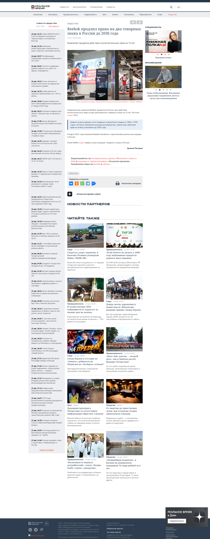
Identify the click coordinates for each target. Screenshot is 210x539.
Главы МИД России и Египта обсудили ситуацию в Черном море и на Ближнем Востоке (45, 37)
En (178, 7)
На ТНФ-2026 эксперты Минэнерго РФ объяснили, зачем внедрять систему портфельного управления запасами (123, 260)
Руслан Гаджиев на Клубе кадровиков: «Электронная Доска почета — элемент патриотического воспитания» (45, 369)
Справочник (96, 7)
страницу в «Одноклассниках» (93, 161)
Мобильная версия (115, 528)
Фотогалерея (79, 7)
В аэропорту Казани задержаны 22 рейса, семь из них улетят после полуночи (45, 310)
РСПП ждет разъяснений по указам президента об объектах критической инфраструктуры (46, 401)
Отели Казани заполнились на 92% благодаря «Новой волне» (44, 350)
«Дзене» (106, 164)
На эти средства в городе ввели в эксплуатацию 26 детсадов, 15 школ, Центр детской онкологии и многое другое (123, 470)
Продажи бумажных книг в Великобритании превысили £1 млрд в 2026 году (46, 103)
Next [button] (180, 41)
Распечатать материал (131, 183)
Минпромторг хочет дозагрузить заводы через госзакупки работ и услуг (45, 183)
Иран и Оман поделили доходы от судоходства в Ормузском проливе (46, 173)
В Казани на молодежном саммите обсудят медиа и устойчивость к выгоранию (46, 340)
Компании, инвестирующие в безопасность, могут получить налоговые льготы (45, 48)
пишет (70, 115)
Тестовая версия (114, 532)
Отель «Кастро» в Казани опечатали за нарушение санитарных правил (45, 83)
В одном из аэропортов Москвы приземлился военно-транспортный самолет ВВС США (46, 412)
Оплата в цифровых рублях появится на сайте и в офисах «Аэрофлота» (45, 68)
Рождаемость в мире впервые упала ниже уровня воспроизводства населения (45, 380)
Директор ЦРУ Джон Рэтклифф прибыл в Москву (45, 359)
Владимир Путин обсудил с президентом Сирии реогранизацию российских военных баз (44, 224)
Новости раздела (47, 450)
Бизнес (115, 14)
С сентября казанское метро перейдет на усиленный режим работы (45, 245)
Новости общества (46, 23)
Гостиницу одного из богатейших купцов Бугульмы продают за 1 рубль (45, 432)
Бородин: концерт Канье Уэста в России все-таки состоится (44, 143)
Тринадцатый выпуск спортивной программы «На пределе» (85, 364)
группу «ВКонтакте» (118, 158)
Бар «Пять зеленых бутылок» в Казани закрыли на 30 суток (45, 235)
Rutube (96, 164)
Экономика (52, 14)
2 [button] (161, 54)
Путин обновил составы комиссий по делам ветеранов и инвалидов (46, 293)
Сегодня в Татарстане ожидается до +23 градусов (45, 264)
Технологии (129, 14)
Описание (170, 532)
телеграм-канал (99, 158)
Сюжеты (110, 7)
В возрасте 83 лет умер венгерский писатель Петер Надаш (46, 152)
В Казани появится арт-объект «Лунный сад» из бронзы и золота (46, 113)
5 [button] (170, 90)
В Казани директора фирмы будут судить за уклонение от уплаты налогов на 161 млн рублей (45, 212)
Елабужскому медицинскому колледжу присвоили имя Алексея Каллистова (46, 390)
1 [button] (158, 54)
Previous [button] (147, 41)
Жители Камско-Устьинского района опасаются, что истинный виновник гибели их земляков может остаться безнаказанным (85, 417)
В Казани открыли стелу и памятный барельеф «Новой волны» (46, 422)
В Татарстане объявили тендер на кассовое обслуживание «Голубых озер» (46, 133)
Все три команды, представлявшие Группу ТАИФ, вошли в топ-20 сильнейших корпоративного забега (123, 311)
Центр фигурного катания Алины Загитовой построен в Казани (46, 123)
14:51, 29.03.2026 (74, 38)
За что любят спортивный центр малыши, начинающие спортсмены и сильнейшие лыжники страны (123, 363)
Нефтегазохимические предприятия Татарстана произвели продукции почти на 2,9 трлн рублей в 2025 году (46, 200)
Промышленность (70, 14)
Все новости (54, 26)
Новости (64, 7)
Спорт (159, 14)
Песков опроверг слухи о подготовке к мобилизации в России (46, 442)
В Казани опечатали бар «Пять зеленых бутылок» (45, 302)
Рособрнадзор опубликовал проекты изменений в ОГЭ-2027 (46, 58)
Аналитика (37, 14)
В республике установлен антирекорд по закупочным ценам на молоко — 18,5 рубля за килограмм (85, 314)
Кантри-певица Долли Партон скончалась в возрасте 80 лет (46, 273)
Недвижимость (90, 14)
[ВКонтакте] (133, 22)
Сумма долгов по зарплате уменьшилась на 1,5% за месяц (45, 93)
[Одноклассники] (140, 22)
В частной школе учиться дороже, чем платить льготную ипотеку (43, 320)
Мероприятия (145, 14)
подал (81, 142)
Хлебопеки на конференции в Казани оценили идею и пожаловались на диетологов (84, 469)
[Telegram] (88, 183)
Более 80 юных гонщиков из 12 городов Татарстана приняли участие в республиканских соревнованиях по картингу (85, 261)
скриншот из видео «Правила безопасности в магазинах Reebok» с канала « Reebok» (112, 102)
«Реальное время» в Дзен (88, 194)
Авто (104, 14)
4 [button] (169, 54)
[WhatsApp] (82, 183)
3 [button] (165, 54)
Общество (172, 14)
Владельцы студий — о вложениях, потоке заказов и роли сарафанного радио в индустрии (122, 415)
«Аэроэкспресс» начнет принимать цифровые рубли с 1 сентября (46, 283)
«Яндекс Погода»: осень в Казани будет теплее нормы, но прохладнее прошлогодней (46, 330)
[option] (163, 41)
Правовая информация (171, 529)
